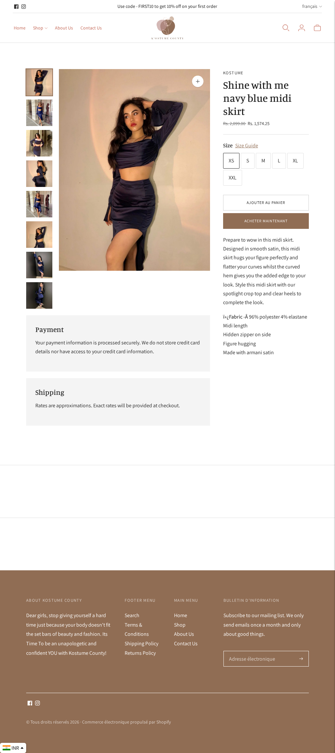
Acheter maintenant (266, 220)
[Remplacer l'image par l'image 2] (39, 113)
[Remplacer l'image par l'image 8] (39, 295)
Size (228, 145)
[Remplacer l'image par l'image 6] (39, 234)
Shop (38, 28)
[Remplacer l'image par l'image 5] (39, 204)
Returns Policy (140, 653)
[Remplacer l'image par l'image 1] (39, 82)
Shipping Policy (141, 643)
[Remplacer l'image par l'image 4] (39, 173)
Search (132, 615)
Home (20, 28)
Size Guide (246, 145)
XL (295, 160)
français (309, 6)
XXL (233, 177)
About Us (64, 28)
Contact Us (91, 28)
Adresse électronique (250, 651)
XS (231, 160)
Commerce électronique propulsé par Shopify (126, 722)
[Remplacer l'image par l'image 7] (39, 265)
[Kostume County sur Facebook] (16, 6)
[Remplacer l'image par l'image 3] (39, 143)
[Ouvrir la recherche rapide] (286, 28)
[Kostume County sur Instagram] (23, 6)
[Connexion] (301, 28)
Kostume (233, 73)
